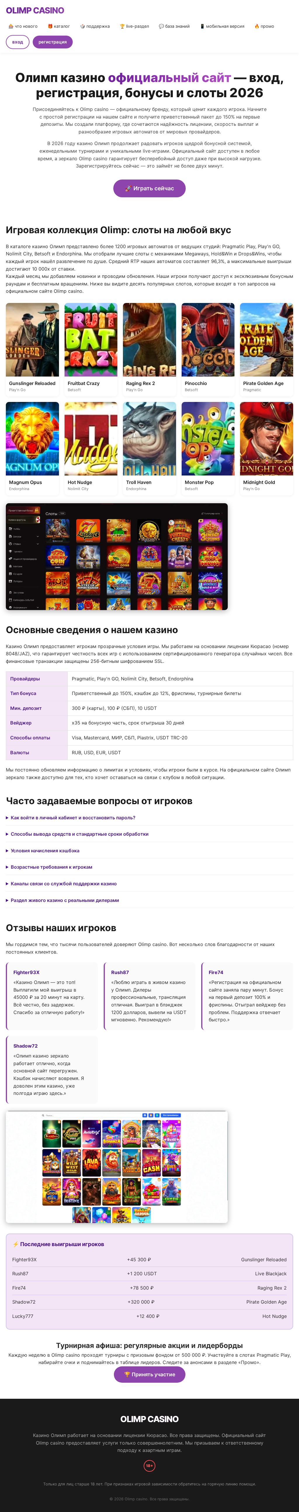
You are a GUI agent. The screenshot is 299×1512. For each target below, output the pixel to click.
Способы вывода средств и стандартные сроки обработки (80, 834)
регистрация (53, 42)
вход (17, 42)
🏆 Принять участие (149, 1374)
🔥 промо (264, 26)
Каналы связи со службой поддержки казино (64, 883)
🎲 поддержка (95, 26)
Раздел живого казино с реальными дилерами (65, 900)
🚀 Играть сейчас (149, 188)
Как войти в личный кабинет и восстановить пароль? (73, 818)
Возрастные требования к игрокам (51, 867)
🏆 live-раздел (134, 26)
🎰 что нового (23, 26)
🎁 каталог (59, 26)
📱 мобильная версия (222, 26)
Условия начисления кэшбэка (45, 850)
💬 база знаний (174, 26)
